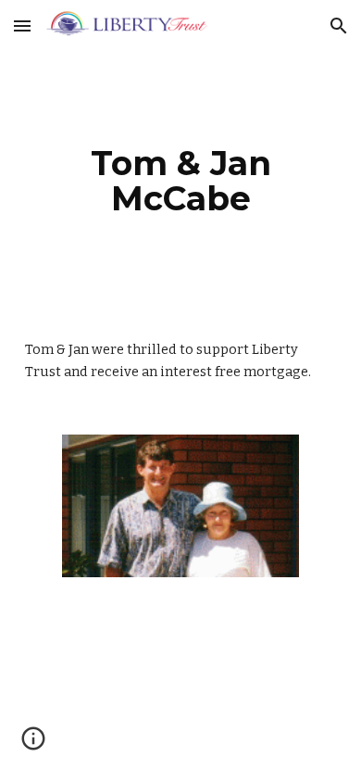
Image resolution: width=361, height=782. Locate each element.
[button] (22, 25)
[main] (180, 180)
